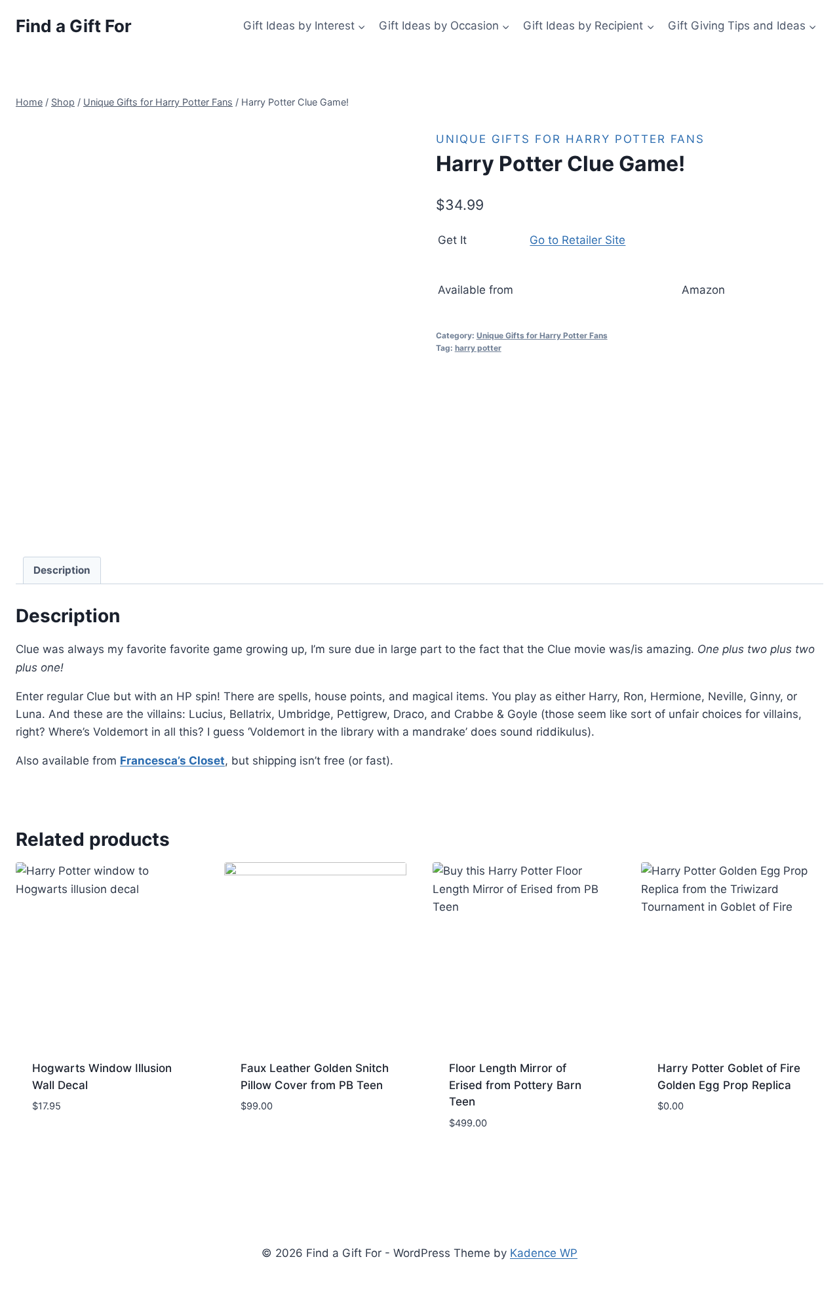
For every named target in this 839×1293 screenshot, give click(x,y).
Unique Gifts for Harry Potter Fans (570, 139)
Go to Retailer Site (577, 240)
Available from (475, 289)
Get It (452, 240)
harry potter (478, 348)
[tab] (62, 570)
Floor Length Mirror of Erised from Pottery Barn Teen (515, 1085)
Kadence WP (543, 1253)
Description (61, 570)
